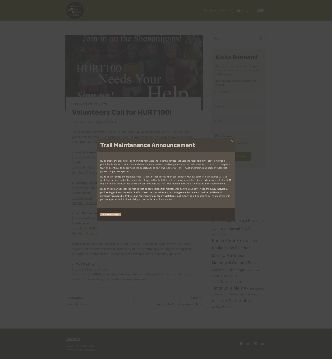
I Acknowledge (111, 214)
